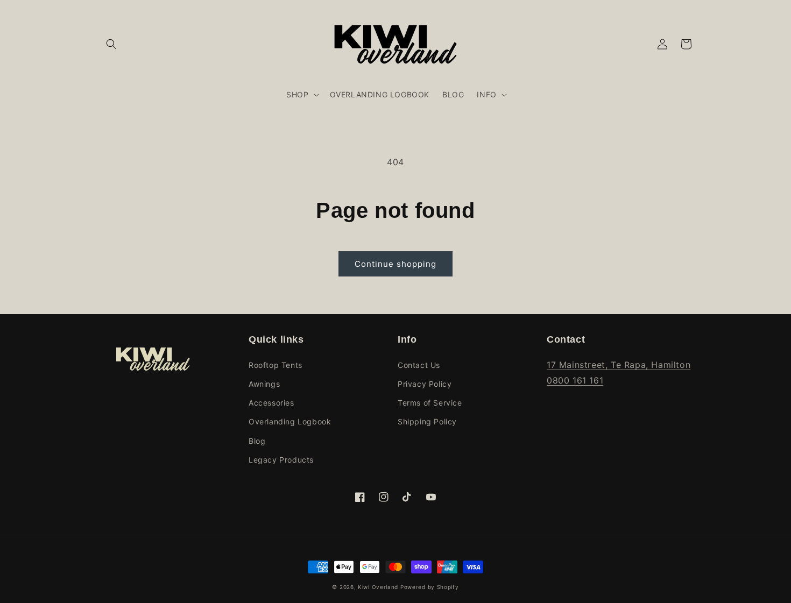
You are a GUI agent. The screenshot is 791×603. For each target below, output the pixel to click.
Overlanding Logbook (290, 421)
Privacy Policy (424, 383)
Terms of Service (430, 402)
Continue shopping (395, 264)
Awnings (264, 383)
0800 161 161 (575, 380)
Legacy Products (281, 459)
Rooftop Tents (275, 365)
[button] (111, 44)
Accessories (271, 402)
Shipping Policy (427, 421)
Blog (257, 440)
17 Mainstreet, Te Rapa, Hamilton (618, 364)
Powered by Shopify (429, 587)
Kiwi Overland (378, 587)
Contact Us (419, 365)
